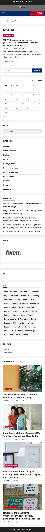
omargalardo (8, 352)
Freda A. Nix (7, 48)
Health (6, 155)
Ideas (30, 315)
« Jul (4, 116)
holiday (7, 315)
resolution (18, 327)
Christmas (14, 295)
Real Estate (7, 189)
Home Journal (8, 35)
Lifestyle (6, 181)
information (23, 319)
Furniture (26, 311)
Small (13, 331)
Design (15, 303)
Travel (18, 335)
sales (6, 331)
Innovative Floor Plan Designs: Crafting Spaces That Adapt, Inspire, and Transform (22, 474)
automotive (24, 291)
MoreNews (21, 529)
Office (14, 323)
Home (5, 159)
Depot (6, 303)
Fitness (16, 311)
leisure (7, 323)
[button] (3, 13)
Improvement (10, 319)
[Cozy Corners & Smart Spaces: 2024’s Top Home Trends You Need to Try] (22, 417)
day (18, 299)
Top (11, 335)
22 (34, 103)
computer (25, 295)
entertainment (10, 307)
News (5, 185)
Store (20, 331)
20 (23, 103)
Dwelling (24, 303)
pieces (30, 323)
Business (35, 291)
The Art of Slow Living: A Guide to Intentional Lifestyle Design (20, 396)
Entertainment (9, 151)
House (23, 315)
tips (5, 335)
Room (27, 327)
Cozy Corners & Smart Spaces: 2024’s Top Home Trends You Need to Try (21, 434)
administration (10, 291)
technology (30, 331)
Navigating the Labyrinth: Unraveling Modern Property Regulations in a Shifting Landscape (21, 515)
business (6, 146)
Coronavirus (9, 299)
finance (7, 311)
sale (34, 327)
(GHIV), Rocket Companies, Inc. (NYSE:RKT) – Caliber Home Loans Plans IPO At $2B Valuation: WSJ (21, 43)
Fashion (30, 307)
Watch (39, 13)
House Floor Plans (10, 168)
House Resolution (10, 172)
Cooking (35, 295)
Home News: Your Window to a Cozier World (21, 232)
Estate (21, 307)
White (25, 335)
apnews (6, 349)
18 (11, 103)
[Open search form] (27, 13)
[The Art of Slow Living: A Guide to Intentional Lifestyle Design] (22, 378)
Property (7, 327)
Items (33, 319)
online (22, 323)
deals (25, 299)
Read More (9, 61)
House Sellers (8, 176)
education (34, 303)
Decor (32, 299)
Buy (5, 295)
